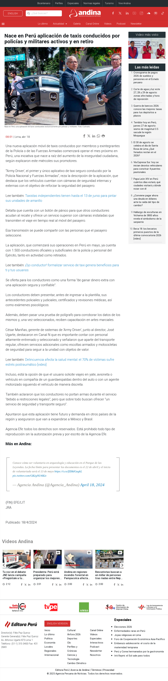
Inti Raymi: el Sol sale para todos (132, 655)
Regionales (50, 651)
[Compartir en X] (26, 584)
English (13, 13)
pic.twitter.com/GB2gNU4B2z (29, 475)
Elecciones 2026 (123, 627)
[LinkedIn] (127, 13)
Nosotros (95, 655)
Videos (107, 23)
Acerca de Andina (80, 670)
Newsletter (136, 23)
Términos (96, 670)
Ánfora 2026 (74, 634)
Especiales (73, 3)
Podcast (121, 23)
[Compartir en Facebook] (22, 584)
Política (48, 638)
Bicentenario (43, 3)
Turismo (109, 3)
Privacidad (108, 670)
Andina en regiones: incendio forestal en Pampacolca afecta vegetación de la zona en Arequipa (77, 578)
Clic (69, 642)
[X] (120, 13)
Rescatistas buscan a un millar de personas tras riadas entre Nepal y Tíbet (109, 576)
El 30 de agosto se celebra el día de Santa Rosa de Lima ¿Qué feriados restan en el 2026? (146, 149)
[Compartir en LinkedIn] (29, 584)
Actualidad (60, 24)
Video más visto (147, 35)
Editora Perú (62, 670)
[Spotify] (155, 13)
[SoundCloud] (148, 13)
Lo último (43, 23)
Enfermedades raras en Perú (129, 631)
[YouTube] (134, 13)
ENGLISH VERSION (57, 623)
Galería (77, 23)
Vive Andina (124, 3)
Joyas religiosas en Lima (127, 635)
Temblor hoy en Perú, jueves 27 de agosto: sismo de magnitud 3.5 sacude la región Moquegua (146, 129)
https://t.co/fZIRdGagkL (68, 471)
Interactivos (96, 642)
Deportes (72, 638)
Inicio (47, 630)
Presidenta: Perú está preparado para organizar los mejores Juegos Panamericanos (47, 576)
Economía (49, 642)
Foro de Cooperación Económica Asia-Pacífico (139, 639)
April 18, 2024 (92, 485)
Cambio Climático (76, 663)
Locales (48, 646)
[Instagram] (141, 13)
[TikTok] (162, 13)
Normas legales (92, 3)
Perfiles (59, 3)
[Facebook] (113, 13)
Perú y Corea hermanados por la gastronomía (139, 651)
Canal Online (92, 23)
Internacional (51, 655)
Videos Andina (17, 541)
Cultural (71, 630)
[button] (3, 565)
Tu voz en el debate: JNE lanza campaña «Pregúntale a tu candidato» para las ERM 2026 (14, 578)
